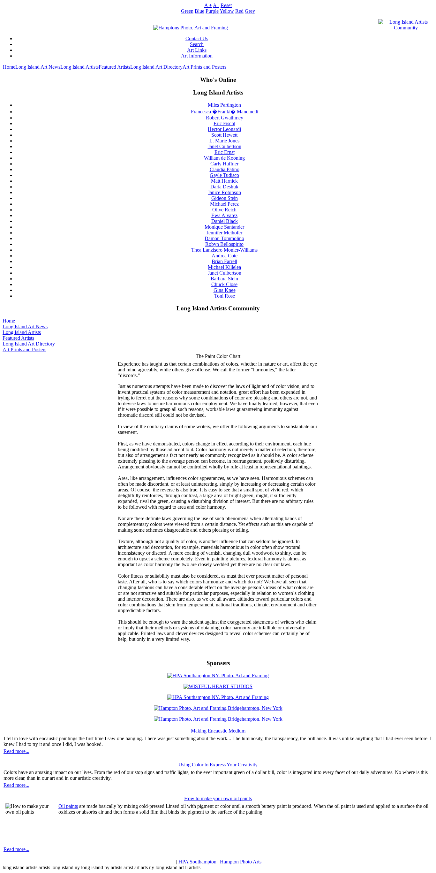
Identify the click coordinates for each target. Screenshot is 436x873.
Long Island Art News (37, 67)
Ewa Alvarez (224, 215)
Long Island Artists (79, 67)
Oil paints (68, 806)
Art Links (197, 50)
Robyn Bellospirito (224, 244)
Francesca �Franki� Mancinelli (224, 111)
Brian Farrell (224, 261)
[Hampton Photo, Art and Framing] (218, 684)
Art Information (197, 55)
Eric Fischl (224, 123)
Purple (212, 11)
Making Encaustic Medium (218, 730)
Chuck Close (224, 284)
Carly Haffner (224, 163)
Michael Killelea (224, 267)
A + (208, 5)
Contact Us (196, 38)
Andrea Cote (224, 255)
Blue (199, 11)
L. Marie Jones (224, 140)
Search (197, 44)
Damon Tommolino (224, 238)
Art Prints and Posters (204, 67)
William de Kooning (224, 158)
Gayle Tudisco (224, 175)
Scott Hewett (224, 135)
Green (187, 11)
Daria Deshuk (224, 186)
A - (216, 5)
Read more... (16, 751)
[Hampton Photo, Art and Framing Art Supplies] (190, 26)
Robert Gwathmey (224, 117)
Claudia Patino (224, 169)
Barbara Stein (224, 278)
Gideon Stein (224, 198)
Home (9, 67)
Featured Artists (114, 67)
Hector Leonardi (224, 129)
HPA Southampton (197, 861)
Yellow (227, 11)
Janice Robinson (224, 192)
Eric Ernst (224, 152)
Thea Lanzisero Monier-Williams (224, 250)
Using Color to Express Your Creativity (218, 764)
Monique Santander (224, 227)
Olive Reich (224, 209)
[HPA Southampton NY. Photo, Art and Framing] (218, 674)
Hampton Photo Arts (240, 861)
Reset (226, 5)
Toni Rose (224, 296)
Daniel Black (224, 221)
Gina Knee (225, 290)
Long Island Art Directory (156, 67)
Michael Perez (224, 204)
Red (239, 11)
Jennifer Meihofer (224, 232)
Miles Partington (224, 105)
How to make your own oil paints (218, 798)
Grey (250, 11)
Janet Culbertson (224, 146)
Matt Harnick (224, 181)
